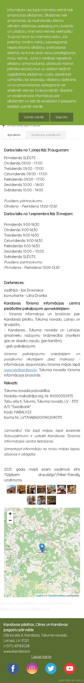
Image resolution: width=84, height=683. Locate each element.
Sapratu (62, 117)
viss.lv (79, 680)
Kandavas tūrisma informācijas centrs (25, 608)
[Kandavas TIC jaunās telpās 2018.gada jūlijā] (11, 489)
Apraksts (13, 135)
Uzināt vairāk (34, 117)
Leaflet (39, 595)
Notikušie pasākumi (46, 135)
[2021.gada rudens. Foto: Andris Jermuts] (51, 500)
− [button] (10, 520)
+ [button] (10, 513)
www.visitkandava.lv (20, 370)
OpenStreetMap (56, 595)
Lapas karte (41, 656)
